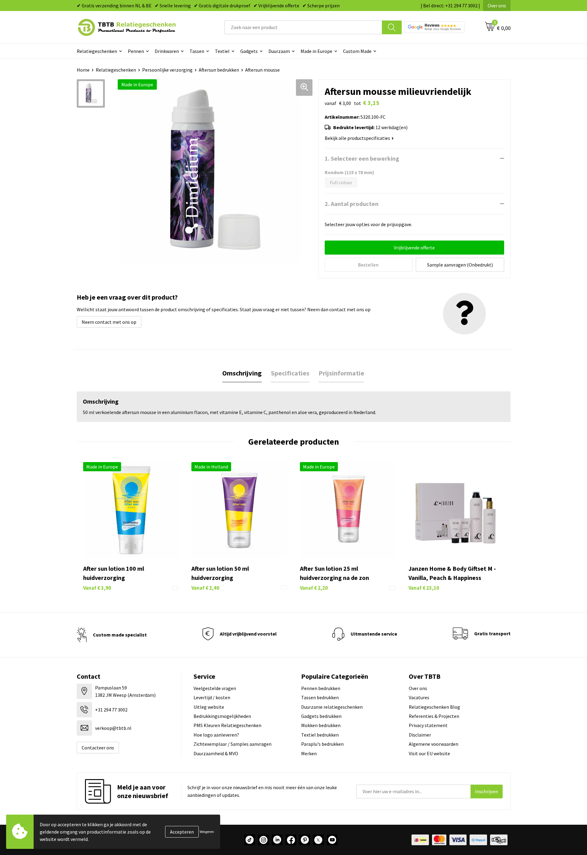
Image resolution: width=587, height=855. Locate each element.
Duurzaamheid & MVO (216, 753)
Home (83, 70)
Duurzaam (279, 51)
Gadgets (249, 51)
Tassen (197, 51)
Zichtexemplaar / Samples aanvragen (232, 744)
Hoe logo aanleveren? (216, 735)
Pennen (136, 51)
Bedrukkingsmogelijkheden (222, 716)
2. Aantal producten (351, 203)
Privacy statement (428, 725)
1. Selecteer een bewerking (362, 158)
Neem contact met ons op (109, 322)
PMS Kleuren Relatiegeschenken (227, 725)
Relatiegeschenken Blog (434, 707)
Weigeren (207, 831)
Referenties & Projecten (434, 716)
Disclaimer (420, 735)
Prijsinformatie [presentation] (341, 373)
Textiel (222, 51)
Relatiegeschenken (97, 51)
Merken (309, 753)
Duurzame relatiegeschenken (332, 707)
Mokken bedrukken (321, 725)
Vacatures (419, 697)
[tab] (242, 373)
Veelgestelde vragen (215, 688)
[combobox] (303, 27)
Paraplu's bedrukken (322, 744)
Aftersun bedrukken (219, 70)
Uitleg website (209, 707)
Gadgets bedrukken (321, 716)
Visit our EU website (429, 753)
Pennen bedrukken (320, 688)
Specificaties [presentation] (290, 373)
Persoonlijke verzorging (167, 70)
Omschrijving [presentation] (242, 373)
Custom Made (357, 51)
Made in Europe (316, 51)
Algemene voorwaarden (433, 744)
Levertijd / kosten (212, 697)
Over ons (497, 5)
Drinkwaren (167, 51)
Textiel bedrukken (320, 735)
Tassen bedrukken (320, 697)
